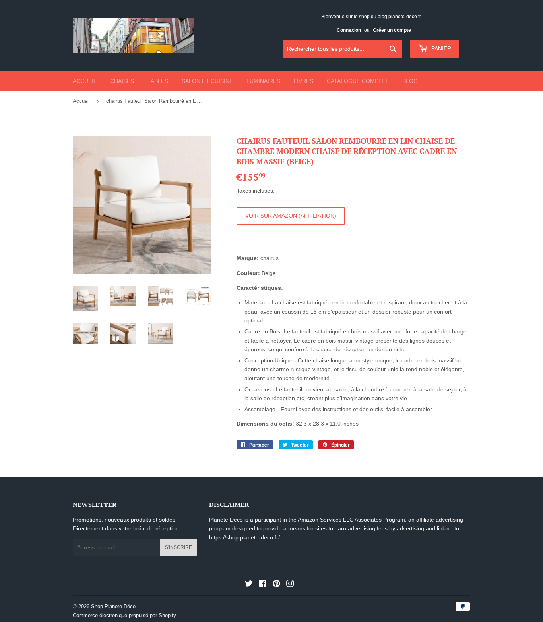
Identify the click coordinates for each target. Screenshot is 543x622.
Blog (410, 81)
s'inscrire (178, 547)
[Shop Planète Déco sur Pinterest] (276, 585)
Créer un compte (392, 30)
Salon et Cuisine (207, 81)
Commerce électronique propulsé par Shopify (124, 615)
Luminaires (263, 81)
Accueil (85, 81)
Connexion (349, 30)
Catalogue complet (358, 81)
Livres (303, 81)
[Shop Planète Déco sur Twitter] (249, 585)
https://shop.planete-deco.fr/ (244, 537)
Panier (440, 48)
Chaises (122, 81)
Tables (157, 81)
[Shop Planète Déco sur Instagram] (290, 585)
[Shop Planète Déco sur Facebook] (262, 585)
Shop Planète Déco (113, 606)
